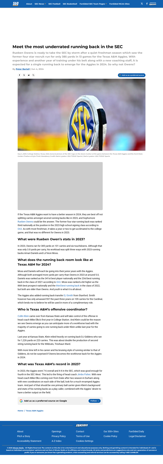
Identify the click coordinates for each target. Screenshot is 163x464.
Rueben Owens (25, 221)
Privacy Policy (59, 436)
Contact (80, 431)
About (29, 4)
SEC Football (54, 4)
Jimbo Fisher (83, 374)
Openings (56, 431)
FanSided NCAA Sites (119, 4)
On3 (20, 228)
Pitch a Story (23, 436)
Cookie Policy (110, 436)
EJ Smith (68, 295)
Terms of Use (83, 436)
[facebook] (147, 4)
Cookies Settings (84, 441)
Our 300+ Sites (111, 431)
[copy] (33, 75)
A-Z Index (56, 441)
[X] (142, 4)
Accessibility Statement (29, 441)
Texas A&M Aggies (34, 411)
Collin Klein (23, 316)
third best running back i (68, 285)
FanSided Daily (136, 431)
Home (20, 411)
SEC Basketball (70, 4)
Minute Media (18, 448)
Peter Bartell (23, 69)
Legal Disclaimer (137, 436)
